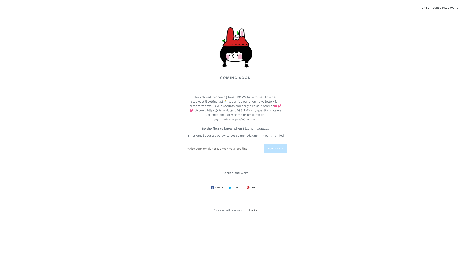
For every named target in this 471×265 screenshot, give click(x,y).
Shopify (252, 210)
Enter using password (442, 7)
